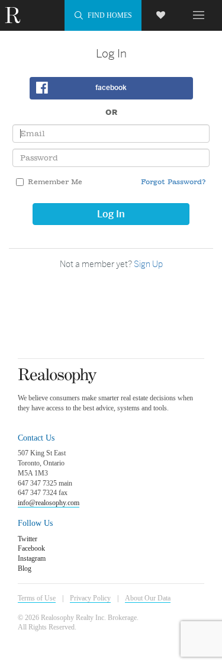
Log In (111, 214)
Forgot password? (173, 182)
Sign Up (148, 264)
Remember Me (55, 182)
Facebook (111, 87)
